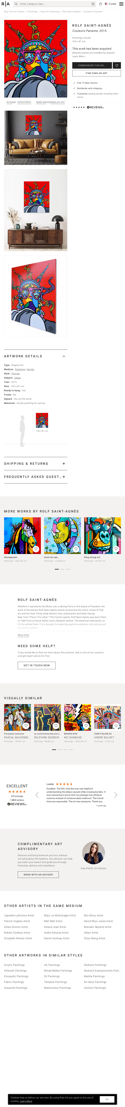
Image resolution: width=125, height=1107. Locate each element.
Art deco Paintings (95, 982)
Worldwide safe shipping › (90, 88)
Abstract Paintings (95, 964)
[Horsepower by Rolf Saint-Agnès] (22, 535)
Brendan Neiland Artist (97, 927)
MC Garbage (73, 737)
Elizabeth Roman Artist (18, 938)
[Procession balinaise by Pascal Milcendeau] (17, 717)
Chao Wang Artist (94, 938)
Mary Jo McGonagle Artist (60, 915)
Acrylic (30, 369)
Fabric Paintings (14, 982)
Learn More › (79, 56)
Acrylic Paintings (14, 964)
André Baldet (104, 737)
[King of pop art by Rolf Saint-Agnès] (102, 535)
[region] (76, 795)
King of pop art (92, 557)
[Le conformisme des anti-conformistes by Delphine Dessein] (47, 717)
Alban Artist (91, 932)
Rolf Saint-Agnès (71, 11)
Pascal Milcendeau (18, 737)
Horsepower (10, 557)
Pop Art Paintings (50, 11)
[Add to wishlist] (117, 65)
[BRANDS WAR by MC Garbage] (77, 717)
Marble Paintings (94, 976)
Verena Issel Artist (55, 927)
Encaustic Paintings (16, 976)
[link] (93, 4)
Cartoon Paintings (95, 987)
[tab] (35, 356)
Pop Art (16, 373)
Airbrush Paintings (15, 970)
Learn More (26, 1101)
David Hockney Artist (56, 938)
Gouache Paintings (15, 987)
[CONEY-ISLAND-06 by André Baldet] (107, 717)
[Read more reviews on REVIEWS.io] (17, 805)
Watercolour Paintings (57, 987)
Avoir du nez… (51, 557)
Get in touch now (37, 665)
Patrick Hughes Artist (17, 921)
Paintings (32, 11)
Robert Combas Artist (17, 932)
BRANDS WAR (70, 734)
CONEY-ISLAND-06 (103, 734)
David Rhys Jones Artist (98, 921)
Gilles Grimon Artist (16, 927)
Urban (17, 377)
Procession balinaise (14, 734)
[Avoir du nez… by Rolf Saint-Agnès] (62, 535)
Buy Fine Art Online (14, 11)
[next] (117, 537)
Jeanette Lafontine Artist (19, 915)
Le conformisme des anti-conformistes (52, 734)
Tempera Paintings (55, 982)
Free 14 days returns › (88, 83)
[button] (121, 4)
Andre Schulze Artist (56, 932)
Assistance (24, 102)
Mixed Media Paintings (58, 970)
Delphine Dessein (46, 737)
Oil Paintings (52, 976)
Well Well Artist (53, 921)
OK (107, 1099)
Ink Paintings (52, 964)
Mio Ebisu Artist (93, 915)
